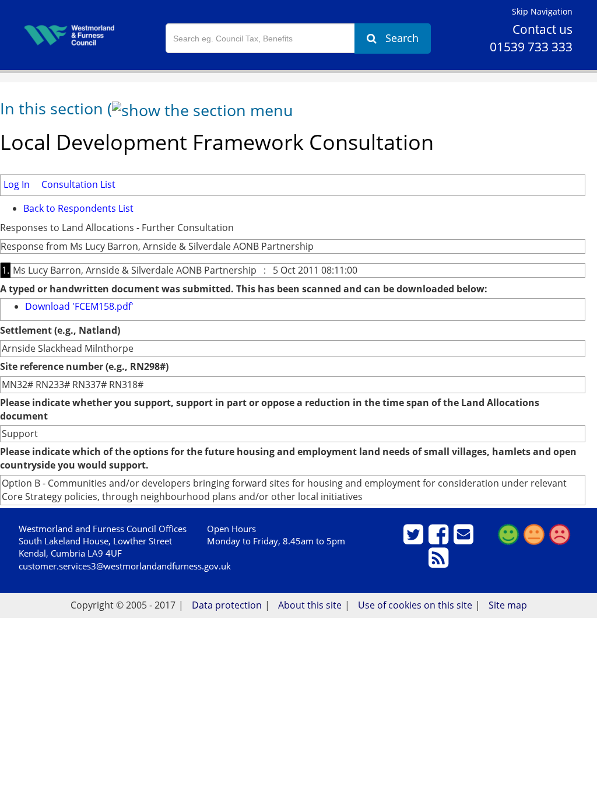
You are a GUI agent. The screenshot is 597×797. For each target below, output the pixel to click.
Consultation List (78, 184)
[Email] (465, 539)
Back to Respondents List (78, 208)
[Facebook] (440, 539)
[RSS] (440, 562)
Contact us (542, 29)
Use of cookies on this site (415, 605)
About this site (310, 605)
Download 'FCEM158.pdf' (79, 306)
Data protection (227, 605)
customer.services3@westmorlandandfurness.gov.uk (125, 566)
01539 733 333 (531, 47)
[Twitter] (414, 539)
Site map (508, 605)
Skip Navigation (542, 11)
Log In (16, 184)
